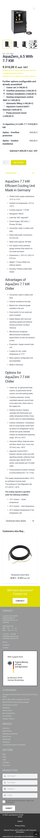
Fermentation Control (10, 705)
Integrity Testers (8, 719)
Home (20, 817)
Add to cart (18, 163)
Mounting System (9, 713)
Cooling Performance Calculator (14, 745)
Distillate (6, 762)
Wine (4, 757)
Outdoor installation (21, 94)
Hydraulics (6, 708)
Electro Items (7, 710)
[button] (34, 8)
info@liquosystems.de (11, 636)
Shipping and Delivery (10, 734)
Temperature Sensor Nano (20, 575)
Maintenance (7, 731)
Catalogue (6, 742)
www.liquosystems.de (10, 638)
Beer (4, 754)
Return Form (7, 736)
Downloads (7, 739)
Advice (5, 642)
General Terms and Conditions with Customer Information (20, 831)
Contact (5, 648)
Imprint (20, 821)
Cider (4, 760)
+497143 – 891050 (9, 634)
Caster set (16, 87)
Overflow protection (21, 90)
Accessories (7, 716)
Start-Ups (6, 728)
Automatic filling (19, 103)
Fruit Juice (6, 765)
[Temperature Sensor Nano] (20, 555)
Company (6, 645)
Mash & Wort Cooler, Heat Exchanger (16, 702)
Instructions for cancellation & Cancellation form (20, 836)
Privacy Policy (20, 826)
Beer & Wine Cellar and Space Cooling (16, 699)
